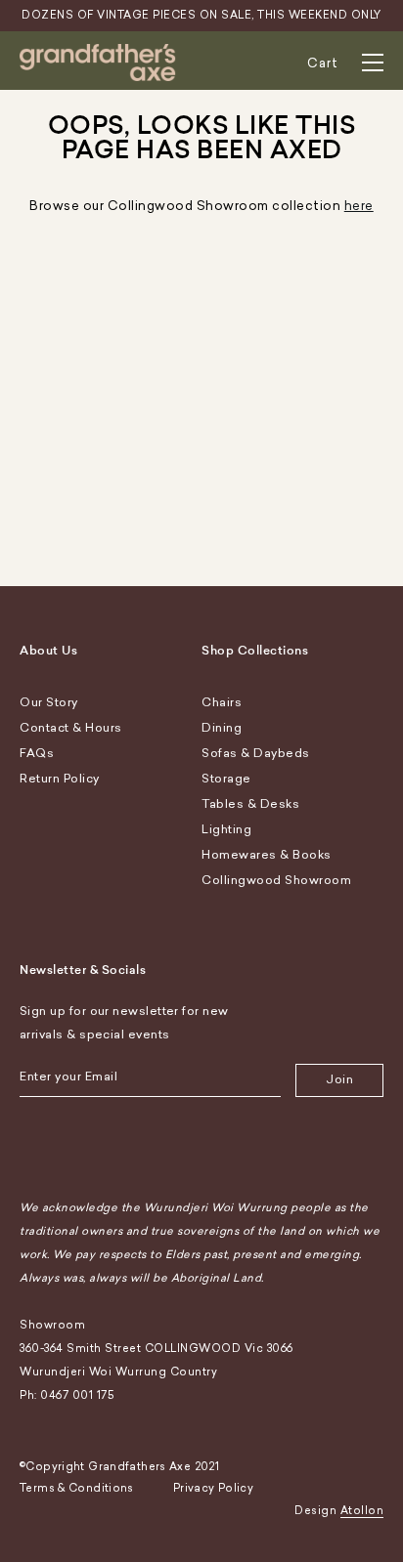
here (359, 205)
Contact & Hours (71, 728)
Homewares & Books (267, 855)
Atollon (362, 1510)
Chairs (222, 702)
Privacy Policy (213, 1488)
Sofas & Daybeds (256, 753)
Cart (322, 63)
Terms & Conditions (77, 1488)
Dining (222, 728)
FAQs (37, 753)
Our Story (49, 702)
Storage (226, 778)
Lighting (226, 829)
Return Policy (60, 778)
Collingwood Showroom (276, 880)
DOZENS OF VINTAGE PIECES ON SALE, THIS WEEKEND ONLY (201, 15)
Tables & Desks (250, 804)
